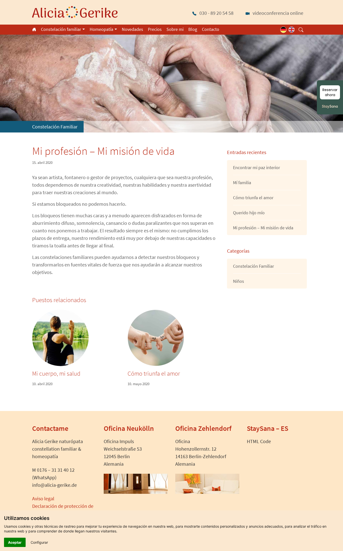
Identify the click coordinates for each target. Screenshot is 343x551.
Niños (238, 281)
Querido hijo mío (249, 213)
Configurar (39, 542)
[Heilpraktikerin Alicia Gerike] (75, 11)
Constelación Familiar (55, 126)
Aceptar (15, 542)
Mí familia (242, 182)
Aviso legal (43, 498)
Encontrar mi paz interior (256, 167)
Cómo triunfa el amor (154, 373)
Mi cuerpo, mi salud (56, 373)
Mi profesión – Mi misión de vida (263, 228)
